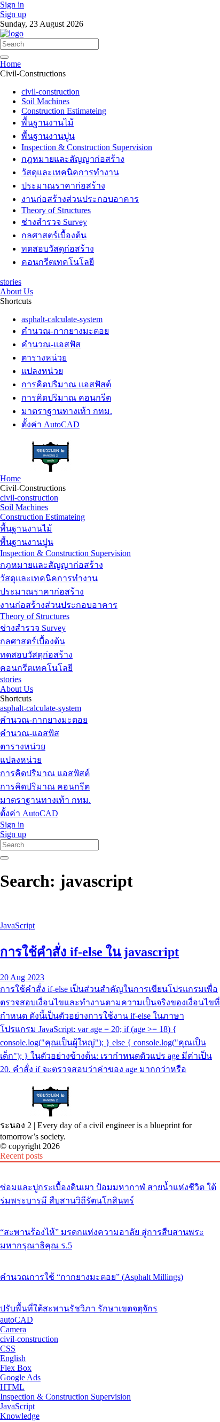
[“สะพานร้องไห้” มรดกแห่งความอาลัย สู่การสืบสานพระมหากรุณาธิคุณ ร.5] (110, 1212)
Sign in (12, 4)
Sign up (13, 14)
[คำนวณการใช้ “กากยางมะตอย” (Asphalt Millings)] (110, 1257)
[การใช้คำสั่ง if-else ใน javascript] (110, 907)
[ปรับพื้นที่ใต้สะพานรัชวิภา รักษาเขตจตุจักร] (110, 1288)
